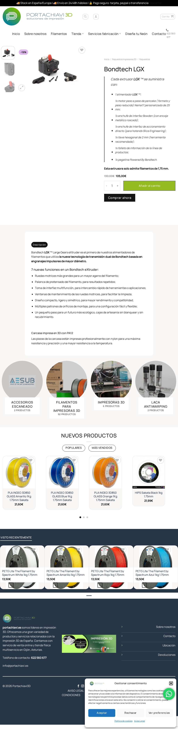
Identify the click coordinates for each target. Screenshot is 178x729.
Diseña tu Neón (136, 34)
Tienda (76, 34)
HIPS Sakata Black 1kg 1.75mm (148, 494)
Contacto (159, 34)
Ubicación (169, 645)
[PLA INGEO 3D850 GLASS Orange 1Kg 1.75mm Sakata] (105, 472)
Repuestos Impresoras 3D (124, 59)
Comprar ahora (119, 198)
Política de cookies (123, 720)
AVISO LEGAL (73, 691)
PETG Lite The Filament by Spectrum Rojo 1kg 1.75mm (107, 573)
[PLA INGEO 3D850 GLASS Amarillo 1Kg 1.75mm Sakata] (19, 472)
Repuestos (144, 59)
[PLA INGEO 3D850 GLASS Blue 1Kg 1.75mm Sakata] (62, 472)
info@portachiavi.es (15, 666)
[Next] (81, 69)
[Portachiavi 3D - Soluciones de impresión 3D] (40, 16)
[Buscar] (85, 16)
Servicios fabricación (103, 34)
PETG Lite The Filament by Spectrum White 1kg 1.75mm (19, 573)
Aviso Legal (139, 720)
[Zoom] (21, 88)
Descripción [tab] (39, 244)
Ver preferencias (159, 713)
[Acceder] (96, 16)
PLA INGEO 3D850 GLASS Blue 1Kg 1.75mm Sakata (62, 496)
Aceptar (102, 713)
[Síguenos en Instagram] (82, 686)
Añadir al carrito (149, 186)
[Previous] (23, 69)
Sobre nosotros (35, 34)
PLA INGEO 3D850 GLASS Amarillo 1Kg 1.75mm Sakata (19, 496)
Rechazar (130, 713)
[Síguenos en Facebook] (78, 686)
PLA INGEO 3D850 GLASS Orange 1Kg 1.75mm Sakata (105, 496)
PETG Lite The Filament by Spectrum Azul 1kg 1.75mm (152, 573)
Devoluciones (166, 655)
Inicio (16, 34)
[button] (171, 683)
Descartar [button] (155, 3)
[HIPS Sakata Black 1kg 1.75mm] (148, 472)
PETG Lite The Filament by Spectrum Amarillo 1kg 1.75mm (66, 573)
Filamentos (59, 34)
